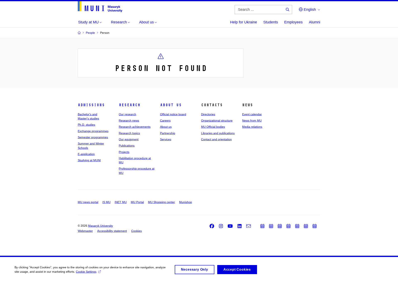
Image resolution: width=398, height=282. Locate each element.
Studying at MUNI (89, 160)
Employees (293, 22)
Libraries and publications (218, 133)
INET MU (121, 202)
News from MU (252, 120)
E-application (86, 154)
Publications (127, 145)
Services (165, 139)
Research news (129, 120)
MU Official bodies (213, 126)
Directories (208, 114)
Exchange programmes (93, 131)
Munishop (185, 202)
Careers (165, 120)
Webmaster (85, 231)
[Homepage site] (100, 6)
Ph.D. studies (86, 124)
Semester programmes (93, 137)
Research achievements (134, 126)
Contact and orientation (216, 139)
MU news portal (88, 202)
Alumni (314, 22)
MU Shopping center (161, 202)
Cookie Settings (86, 271)
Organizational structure (217, 120)
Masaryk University (100, 225)
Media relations (252, 126)
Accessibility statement (112, 231)
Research (129, 105)
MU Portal (137, 202)
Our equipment (128, 139)
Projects (124, 152)
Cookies (136, 231)
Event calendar (252, 114)
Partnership (167, 133)
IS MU (106, 202)
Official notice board (173, 114)
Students (270, 22)
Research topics (129, 133)
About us (171, 105)
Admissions (91, 105)
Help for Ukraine (243, 22)
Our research (127, 114)
